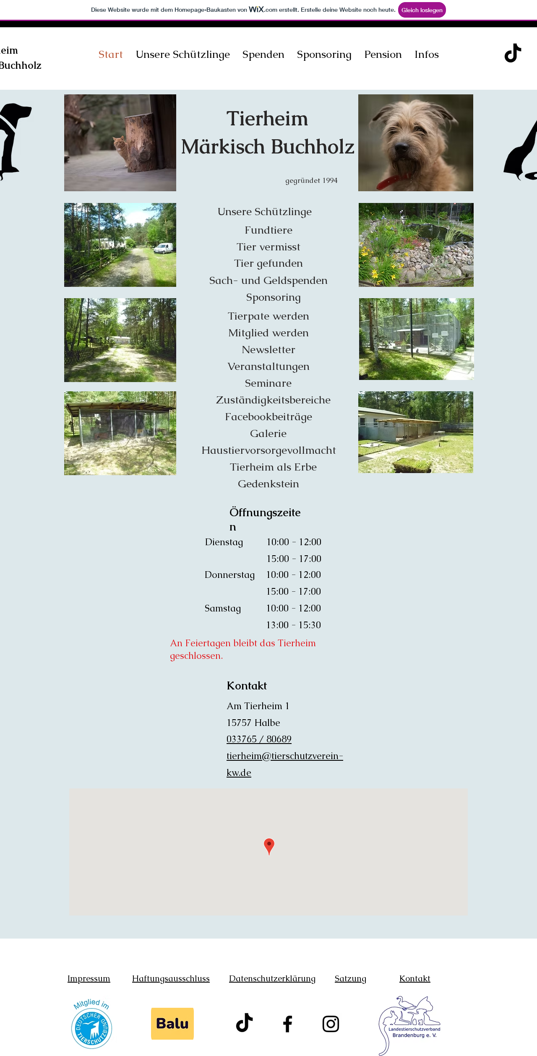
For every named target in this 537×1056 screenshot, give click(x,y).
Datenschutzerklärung (272, 978)
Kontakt (414, 978)
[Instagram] (331, 1024)
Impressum (89, 978)
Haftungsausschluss (171, 978)
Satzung (350, 978)
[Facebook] (287, 1024)
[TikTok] (513, 54)
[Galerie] (267, 141)
